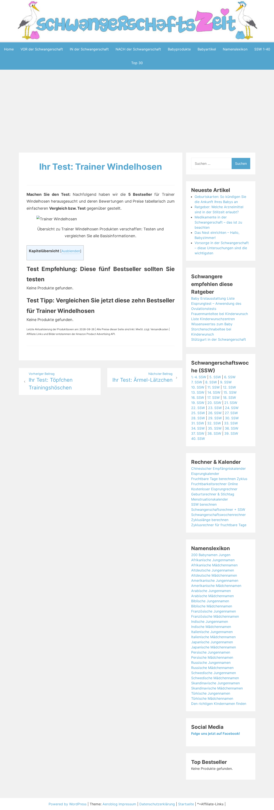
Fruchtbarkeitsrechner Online (214, 484)
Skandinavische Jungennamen (215, 683)
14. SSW (213, 392)
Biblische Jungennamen (210, 601)
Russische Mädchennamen (212, 668)
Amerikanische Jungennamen (214, 580)
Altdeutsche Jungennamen (212, 570)
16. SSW (197, 397)
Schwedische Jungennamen (213, 673)
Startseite (186, 804)
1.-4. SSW (198, 377)
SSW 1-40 (262, 49)
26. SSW (215, 413)
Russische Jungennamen (211, 662)
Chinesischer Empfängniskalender (218, 468)
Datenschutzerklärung (157, 804)
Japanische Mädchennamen (213, 647)
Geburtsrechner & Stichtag (212, 494)
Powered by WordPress (68, 804)
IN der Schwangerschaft (89, 49)
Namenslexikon (235, 49)
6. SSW (229, 377)
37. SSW (197, 433)
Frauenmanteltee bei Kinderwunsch (219, 314)
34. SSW (198, 428)
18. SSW (229, 397)
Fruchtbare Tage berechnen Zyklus (219, 479)
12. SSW (229, 387)
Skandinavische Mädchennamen (217, 688)
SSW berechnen (204, 504)
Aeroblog (110, 804)
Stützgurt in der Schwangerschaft (218, 339)
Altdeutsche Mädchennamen (214, 575)
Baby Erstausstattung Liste (213, 298)
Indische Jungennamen (209, 621)
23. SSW (215, 408)
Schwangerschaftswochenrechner (218, 515)
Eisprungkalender (205, 473)
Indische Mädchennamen (211, 626)
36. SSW (231, 428)
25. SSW (198, 413)
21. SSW (230, 403)
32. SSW (214, 423)
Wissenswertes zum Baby (211, 324)
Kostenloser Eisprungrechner (214, 489)
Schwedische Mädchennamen (215, 678)
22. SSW (198, 408)
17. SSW (213, 397)
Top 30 (137, 63)
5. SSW (215, 377)
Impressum (127, 804)
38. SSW (214, 433)
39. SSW (231, 433)
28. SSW (198, 418)
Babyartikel (207, 49)
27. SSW (231, 413)
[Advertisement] (137, 112)
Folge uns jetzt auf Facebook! (215, 733)
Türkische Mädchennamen (212, 698)
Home (9, 49)
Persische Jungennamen (210, 652)
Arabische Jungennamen (211, 591)
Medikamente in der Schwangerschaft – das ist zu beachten (218, 222)
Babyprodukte (179, 49)
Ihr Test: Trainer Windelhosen (100, 166)
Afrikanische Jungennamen (213, 560)
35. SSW (215, 428)
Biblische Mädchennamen (211, 606)
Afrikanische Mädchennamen (214, 565)
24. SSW (231, 408)
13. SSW (197, 392)
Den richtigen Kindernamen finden (218, 703)
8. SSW (211, 382)
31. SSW (197, 423)
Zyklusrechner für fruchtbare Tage (218, 525)
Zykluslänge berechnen (209, 520)
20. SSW (214, 403)
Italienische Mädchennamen (213, 637)
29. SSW (215, 418)
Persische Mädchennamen (212, 657)
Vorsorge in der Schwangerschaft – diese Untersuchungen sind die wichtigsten (222, 248)
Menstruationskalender (209, 499)
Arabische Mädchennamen (212, 596)
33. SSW (231, 423)
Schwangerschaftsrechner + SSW (218, 509)
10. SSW (197, 387)
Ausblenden (70, 251)
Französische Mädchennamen (215, 616)
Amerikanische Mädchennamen (216, 585)
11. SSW (213, 387)
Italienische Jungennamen (212, 632)
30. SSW (232, 418)
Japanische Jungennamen (212, 642)
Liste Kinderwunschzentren (213, 319)
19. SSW (197, 403)
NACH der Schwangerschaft (138, 49)
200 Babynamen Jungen (210, 555)
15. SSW (230, 392)
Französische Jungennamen (213, 611)
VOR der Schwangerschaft (42, 49)
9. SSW (226, 382)
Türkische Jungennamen (210, 693)
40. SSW (198, 438)
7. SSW (196, 382)
